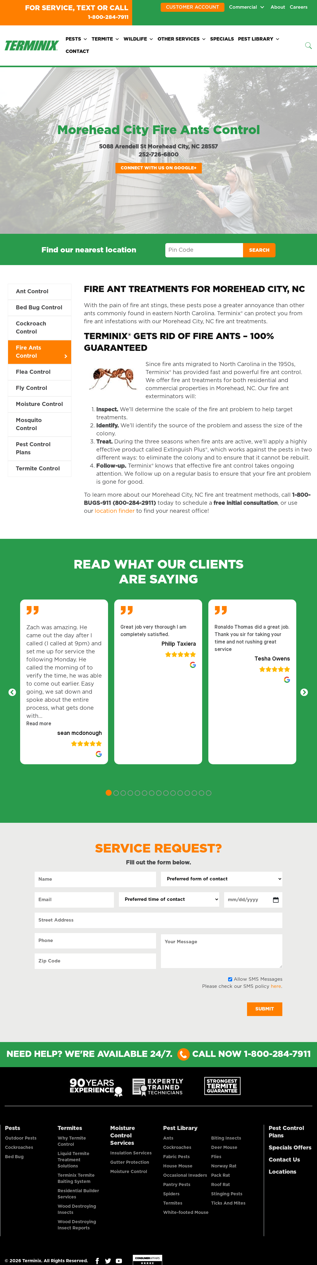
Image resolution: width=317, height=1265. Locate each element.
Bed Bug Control (39, 307)
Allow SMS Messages (258, 978)
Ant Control (32, 291)
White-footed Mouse (186, 1212)
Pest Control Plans (33, 448)
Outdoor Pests (21, 1138)
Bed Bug (14, 1156)
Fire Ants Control (28, 351)
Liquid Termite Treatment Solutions (73, 1159)
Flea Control (33, 371)
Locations (282, 1171)
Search (259, 249)
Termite (102, 38)
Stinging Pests (226, 1193)
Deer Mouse (224, 1147)
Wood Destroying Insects (77, 1209)
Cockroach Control (31, 327)
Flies (216, 1156)
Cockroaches (19, 1147)
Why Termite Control (72, 1141)
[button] (38, 723)
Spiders (171, 1193)
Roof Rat (220, 1184)
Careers (299, 7)
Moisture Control (39, 404)
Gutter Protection (129, 1162)
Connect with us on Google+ (159, 167)
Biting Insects (226, 1138)
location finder (115, 510)
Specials (222, 38)
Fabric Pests (176, 1156)
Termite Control (38, 468)
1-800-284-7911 (102, 16)
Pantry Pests (176, 1184)
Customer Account (192, 7)
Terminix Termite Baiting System (76, 1178)
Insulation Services (131, 1152)
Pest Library (255, 38)
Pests (73, 38)
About (278, 7)
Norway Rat (224, 1165)
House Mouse (178, 1165)
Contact (77, 51)
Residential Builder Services (78, 1193)
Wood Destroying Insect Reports (77, 1224)
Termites (70, 1128)
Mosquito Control (29, 424)
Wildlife (135, 38)
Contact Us (284, 1159)
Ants (168, 1138)
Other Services (179, 38)
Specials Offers (290, 1147)
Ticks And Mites (228, 1203)
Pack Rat (220, 1175)
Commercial (243, 7)
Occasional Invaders (185, 1175)
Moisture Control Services (122, 1135)
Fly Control (31, 387)
